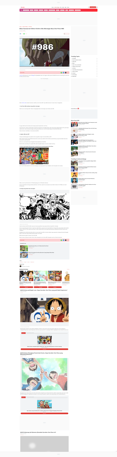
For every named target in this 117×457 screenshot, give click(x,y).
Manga (33, 75)
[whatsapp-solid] (61, 72)
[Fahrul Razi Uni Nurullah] (21, 266)
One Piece (21, 75)
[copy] (68, 72)
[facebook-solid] (63, 72)
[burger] (96, 7)
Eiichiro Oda (24, 102)
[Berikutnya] (69, 275)
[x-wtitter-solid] (65, 72)
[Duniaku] (23, 7)
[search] (88, 7)
